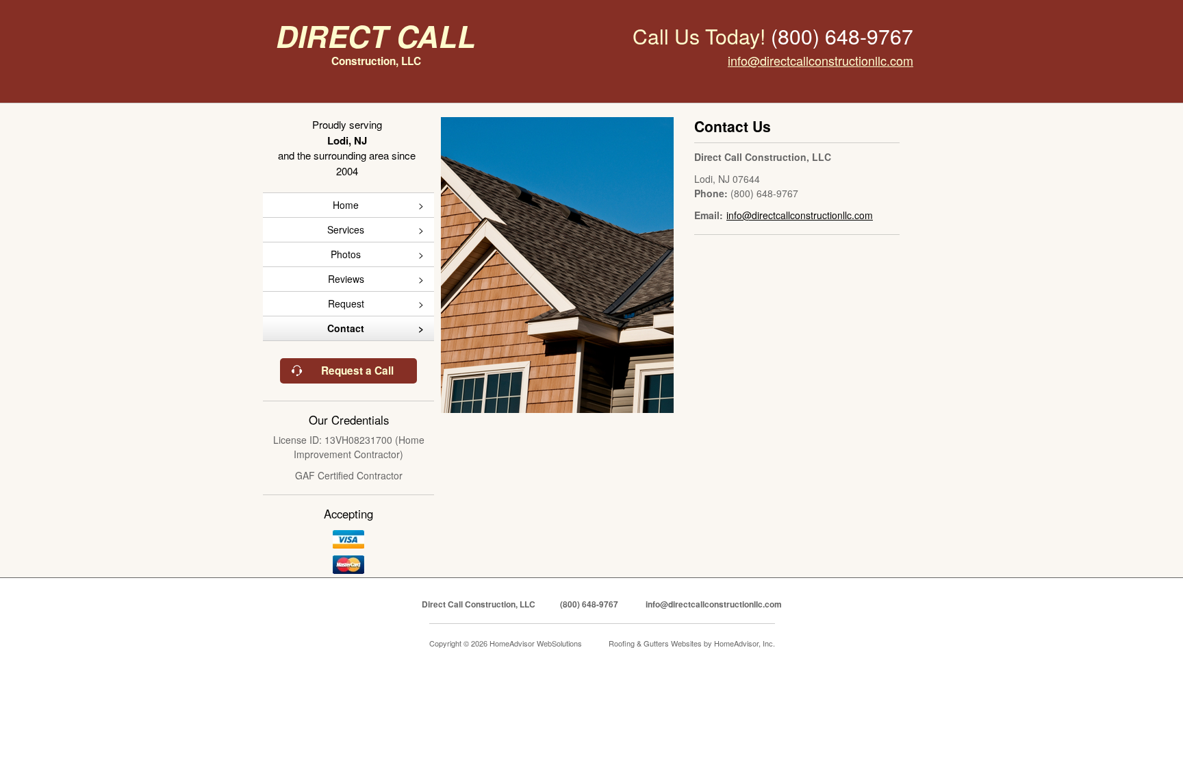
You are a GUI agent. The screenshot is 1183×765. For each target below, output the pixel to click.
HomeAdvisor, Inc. (744, 643)
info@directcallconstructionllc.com (820, 60)
